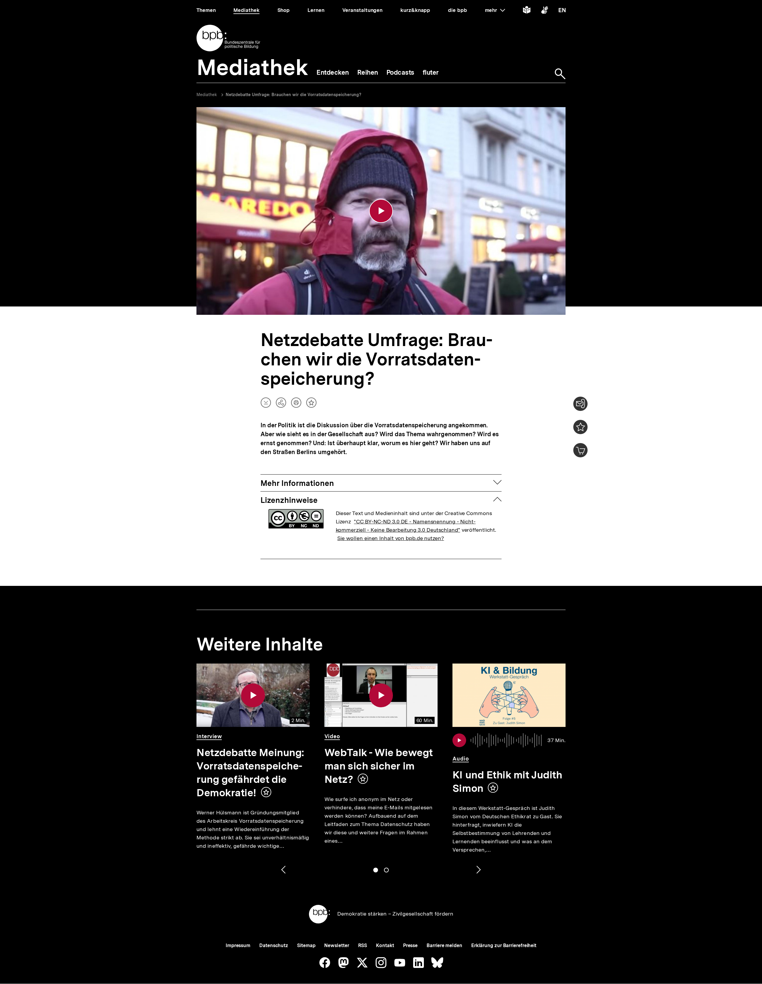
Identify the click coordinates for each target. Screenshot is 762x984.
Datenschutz (273, 945)
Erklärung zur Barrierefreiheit (503, 945)
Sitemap (306, 945)
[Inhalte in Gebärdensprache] (544, 11)
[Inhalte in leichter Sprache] (526, 11)
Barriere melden (444, 945)
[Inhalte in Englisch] (562, 11)
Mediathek (206, 94)
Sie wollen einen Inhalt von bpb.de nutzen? (390, 538)
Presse (410, 945)
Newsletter (336, 945)
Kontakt (385, 945)
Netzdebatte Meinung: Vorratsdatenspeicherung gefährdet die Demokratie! (250, 772)
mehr (495, 10)
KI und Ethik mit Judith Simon (507, 781)
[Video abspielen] (381, 211)
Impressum (238, 945)
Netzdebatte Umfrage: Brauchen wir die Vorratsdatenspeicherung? (293, 94)
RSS (362, 945)
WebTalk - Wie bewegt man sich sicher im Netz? (378, 766)
